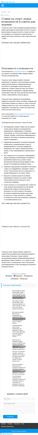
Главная (3, 423)
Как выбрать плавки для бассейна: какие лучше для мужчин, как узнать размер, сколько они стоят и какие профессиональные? (18, 305)
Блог (23, 423)
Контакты (17, 423)
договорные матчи (20, 71)
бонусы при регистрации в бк (24, 114)
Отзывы (10, 423)
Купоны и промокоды (7, 426)
